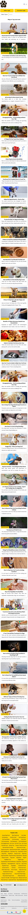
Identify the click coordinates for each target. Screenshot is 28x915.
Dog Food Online (4, 855)
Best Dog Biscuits (5, 851)
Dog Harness (19, 855)
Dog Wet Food (5, 865)
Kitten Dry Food (22, 867)
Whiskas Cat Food (23, 877)
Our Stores (10, 893)
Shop (2, 893)
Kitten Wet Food (5, 869)
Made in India (11, 895)
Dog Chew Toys (13, 851)
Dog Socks (24, 861)
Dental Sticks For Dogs (8, 847)
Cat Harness (5, 837)
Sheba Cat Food (21, 875)
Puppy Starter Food (7, 873)
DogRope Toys (7, 859)
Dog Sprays (4, 863)
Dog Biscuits (24, 849)
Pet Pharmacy (24, 893)
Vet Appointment (4, 895)
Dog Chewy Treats (22, 851)
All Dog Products (4, 906)
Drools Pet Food (22, 865)
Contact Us (14, 908)
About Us (3, 908)
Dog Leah (12, 857)
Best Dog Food (15, 835)
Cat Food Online (5, 839)
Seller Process (4, 900)
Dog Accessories (5, 849)
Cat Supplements (5, 843)
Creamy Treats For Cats (21, 845)
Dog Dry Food (17, 853)
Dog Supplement (11, 863)
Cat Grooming (15, 839)
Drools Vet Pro (5, 867)
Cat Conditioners (22, 841)
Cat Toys (12, 843)
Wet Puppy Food (14, 877)
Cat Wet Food (4, 845)
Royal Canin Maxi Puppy (20, 873)
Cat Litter (23, 839)
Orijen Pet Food (22, 869)
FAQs (9, 900)
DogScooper (21, 859)
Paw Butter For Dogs (8, 871)
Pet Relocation (17, 893)
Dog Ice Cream (5, 857)
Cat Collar (23, 835)
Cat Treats (24, 843)
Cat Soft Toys (18, 843)
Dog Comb (4, 853)
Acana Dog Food (6, 835)
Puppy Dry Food (21, 871)
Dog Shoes (18, 861)
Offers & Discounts (19, 895)
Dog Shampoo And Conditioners (8, 861)
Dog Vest (25, 855)
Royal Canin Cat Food (22, 879)
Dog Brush (10, 853)
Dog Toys (18, 863)
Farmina (14, 867)
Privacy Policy (24, 900)
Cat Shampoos (13, 841)
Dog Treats (24, 863)
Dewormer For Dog (21, 847)
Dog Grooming (12, 855)
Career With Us (24, 901)
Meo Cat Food (4, 879)
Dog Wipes (13, 865)
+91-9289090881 (7, 885)
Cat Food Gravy (22, 837)
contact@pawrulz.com (22, 885)
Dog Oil (24, 857)
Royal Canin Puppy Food (8, 875)
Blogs (5, 893)
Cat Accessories (5, 841)
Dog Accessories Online (15, 849)
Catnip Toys (11, 845)
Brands (25, 895)
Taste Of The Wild (5, 877)
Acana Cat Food (12, 879)
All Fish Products (18, 906)
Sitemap (25, 908)
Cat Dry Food (13, 837)
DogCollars (18, 857)
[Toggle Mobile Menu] (26, 4)
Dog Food (24, 853)
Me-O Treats (14, 869)
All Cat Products (11, 906)
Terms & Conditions (16, 900)
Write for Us (24, 906)
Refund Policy (3, 901)
